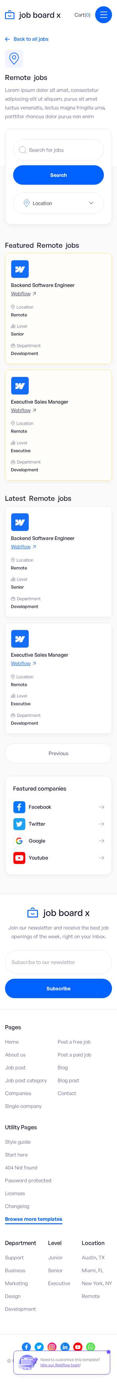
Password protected (28, 1180)
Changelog (17, 1206)
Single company (23, 1106)
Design (13, 1296)
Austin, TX (93, 1257)
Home (12, 1042)
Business (15, 1270)
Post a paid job (74, 1054)
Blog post (68, 1080)
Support (14, 1257)
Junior (55, 1257)
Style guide (18, 1142)
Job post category (26, 1080)
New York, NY (97, 1283)
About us (15, 1054)
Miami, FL (92, 1270)
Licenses (15, 1193)
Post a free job (74, 1042)
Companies (18, 1093)
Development (20, 1309)
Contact (67, 1093)
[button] (82, 15)
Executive (59, 1283)
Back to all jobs (26, 39)
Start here (16, 1155)
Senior (55, 1270)
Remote (91, 1296)
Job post (15, 1067)
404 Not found (21, 1167)
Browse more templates (33, 1219)
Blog (63, 1067)
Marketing (16, 1283)
